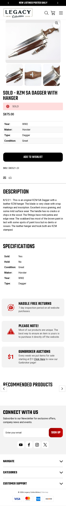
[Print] (10, 177)
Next (59, 74)
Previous (6, 74)
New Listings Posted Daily (33, 3)
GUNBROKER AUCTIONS (34, 352)
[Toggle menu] (61, 13)
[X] (45, 444)
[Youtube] (20, 444)
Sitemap (44, 492)
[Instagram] (37, 444)
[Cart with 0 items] (53, 13)
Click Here (39, 359)
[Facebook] (29, 444)
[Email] (4, 177)
